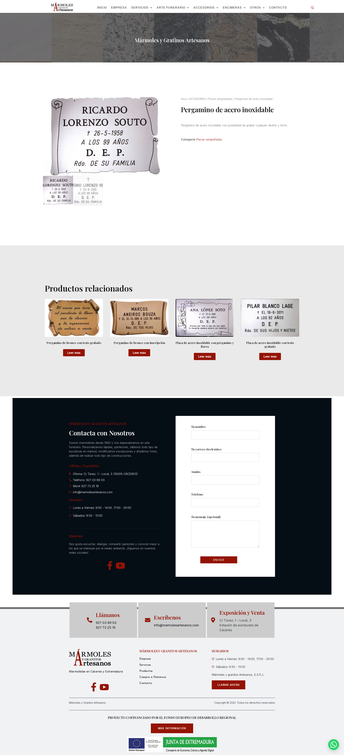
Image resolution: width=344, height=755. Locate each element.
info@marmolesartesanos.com (176, 625)
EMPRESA (119, 7)
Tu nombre (198, 427)
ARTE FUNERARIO (171, 7)
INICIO (102, 7)
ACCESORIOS (204, 7)
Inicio (184, 99)
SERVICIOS (140, 7)
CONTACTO (278, 7)
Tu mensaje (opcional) (206, 517)
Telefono (197, 494)
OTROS (255, 7)
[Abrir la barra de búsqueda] (313, 7)
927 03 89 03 (106, 623)
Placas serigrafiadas (220, 99)
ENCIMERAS (232, 7)
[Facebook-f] (109, 565)
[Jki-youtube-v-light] (120, 565)
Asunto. (196, 472)
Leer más (73, 353)
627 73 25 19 (105, 627)
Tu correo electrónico (206, 449)
